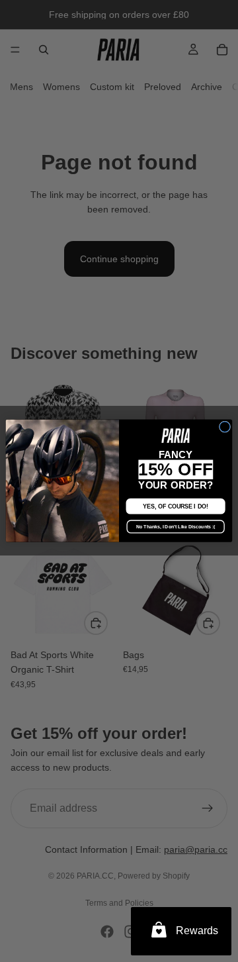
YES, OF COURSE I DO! (175, 506)
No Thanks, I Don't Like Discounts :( (175, 526)
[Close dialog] (224, 427)
